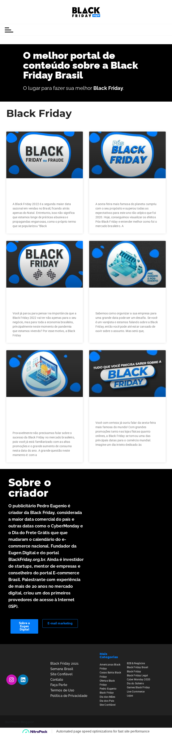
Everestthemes (47, 722)
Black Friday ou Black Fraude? (38, 191)
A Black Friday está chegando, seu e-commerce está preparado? (35, 415)
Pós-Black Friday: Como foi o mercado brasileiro (126, 191)
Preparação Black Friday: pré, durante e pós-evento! (126, 301)
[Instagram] (11, 679)
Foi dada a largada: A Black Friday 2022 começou (44, 301)
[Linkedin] (23, 679)
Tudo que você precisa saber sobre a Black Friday (126, 410)
